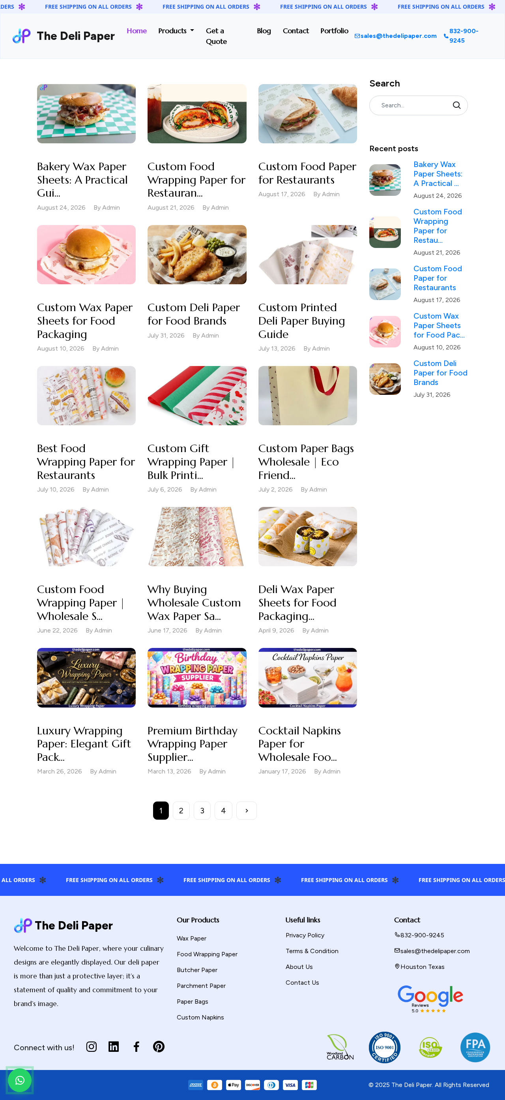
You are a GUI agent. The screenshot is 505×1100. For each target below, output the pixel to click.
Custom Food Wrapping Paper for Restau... (437, 226)
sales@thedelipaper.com (399, 35)
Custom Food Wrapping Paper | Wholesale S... (81, 602)
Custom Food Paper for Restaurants (307, 173)
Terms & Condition (312, 951)
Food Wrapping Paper (207, 954)
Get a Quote (216, 36)
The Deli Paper (73, 36)
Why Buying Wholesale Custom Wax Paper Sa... (194, 602)
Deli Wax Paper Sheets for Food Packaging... (297, 602)
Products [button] (174, 30)
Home (137, 30)
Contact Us (302, 982)
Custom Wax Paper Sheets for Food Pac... (439, 325)
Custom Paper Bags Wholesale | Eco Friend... (306, 461)
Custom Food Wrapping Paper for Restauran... (196, 180)
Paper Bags (192, 1001)
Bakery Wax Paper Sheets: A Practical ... (437, 174)
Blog (264, 30)
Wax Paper (191, 938)
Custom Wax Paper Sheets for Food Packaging (85, 320)
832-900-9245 (464, 35)
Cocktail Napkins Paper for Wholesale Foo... (299, 744)
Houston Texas (422, 966)
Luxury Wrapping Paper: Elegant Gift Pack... (84, 744)
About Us (299, 966)
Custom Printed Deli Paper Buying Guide (301, 320)
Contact (296, 30)
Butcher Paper (197, 970)
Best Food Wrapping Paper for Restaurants (86, 461)
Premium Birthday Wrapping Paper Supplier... (193, 744)
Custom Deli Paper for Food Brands (194, 314)
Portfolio (334, 30)
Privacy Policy (305, 935)
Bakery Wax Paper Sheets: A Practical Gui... (82, 180)
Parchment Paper (201, 985)
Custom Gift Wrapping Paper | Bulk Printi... (192, 461)
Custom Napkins (200, 1017)
